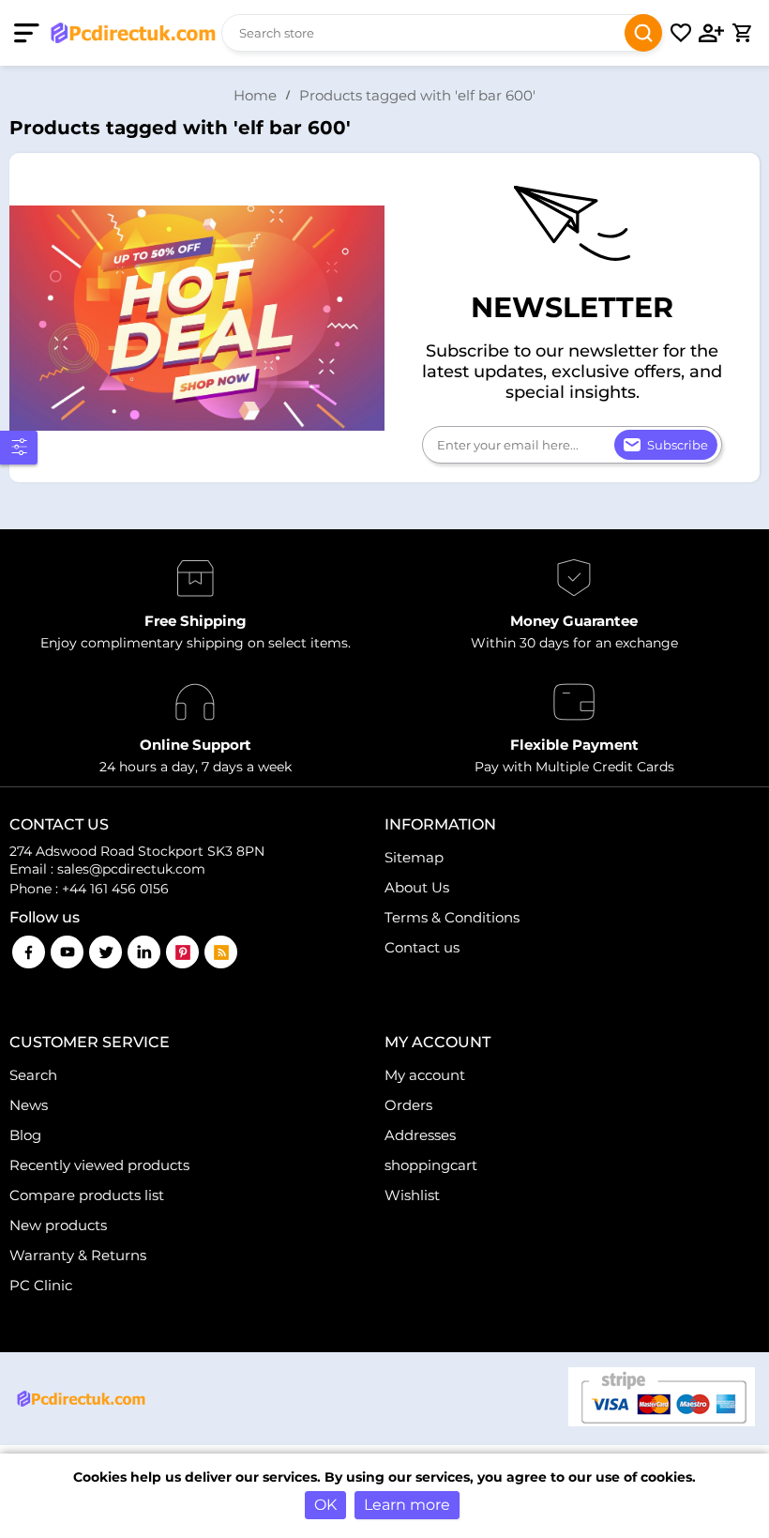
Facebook (28, 952)
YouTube (67, 952)
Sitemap (414, 857)
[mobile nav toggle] (30, 32)
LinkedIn (144, 952)
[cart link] (742, 32)
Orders (408, 1105)
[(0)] (681, 32)
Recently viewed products (99, 1165)
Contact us (422, 947)
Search (643, 33)
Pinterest (182, 952)
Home (255, 95)
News (28, 1105)
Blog (25, 1135)
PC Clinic (40, 1285)
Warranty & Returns (77, 1255)
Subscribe (677, 444)
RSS (220, 952)
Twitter (105, 952)
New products (58, 1225)
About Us (416, 887)
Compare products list (86, 1195)
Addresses (420, 1135)
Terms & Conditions (452, 917)
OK (325, 1505)
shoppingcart (430, 1165)
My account (424, 1075)
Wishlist (412, 1195)
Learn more (407, 1505)
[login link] (712, 32)
